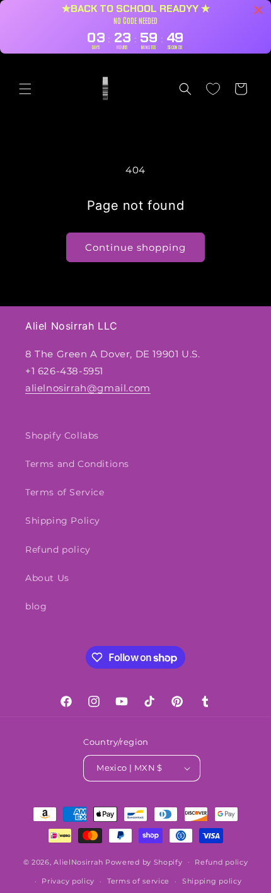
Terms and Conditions (77, 464)
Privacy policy (68, 881)
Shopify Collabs (62, 435)
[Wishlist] (213, 89)
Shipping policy (212, 881)
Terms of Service (65, 492)
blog (36, 606)
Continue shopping (135, 247)
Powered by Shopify (144, 861)
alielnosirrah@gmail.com (88, 388)
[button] (25, 89)
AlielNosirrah (78, 861)
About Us (47, 578)
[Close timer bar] (258, 10)
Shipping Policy (62, 520)
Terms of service (138, 881)
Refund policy (58, 549)
